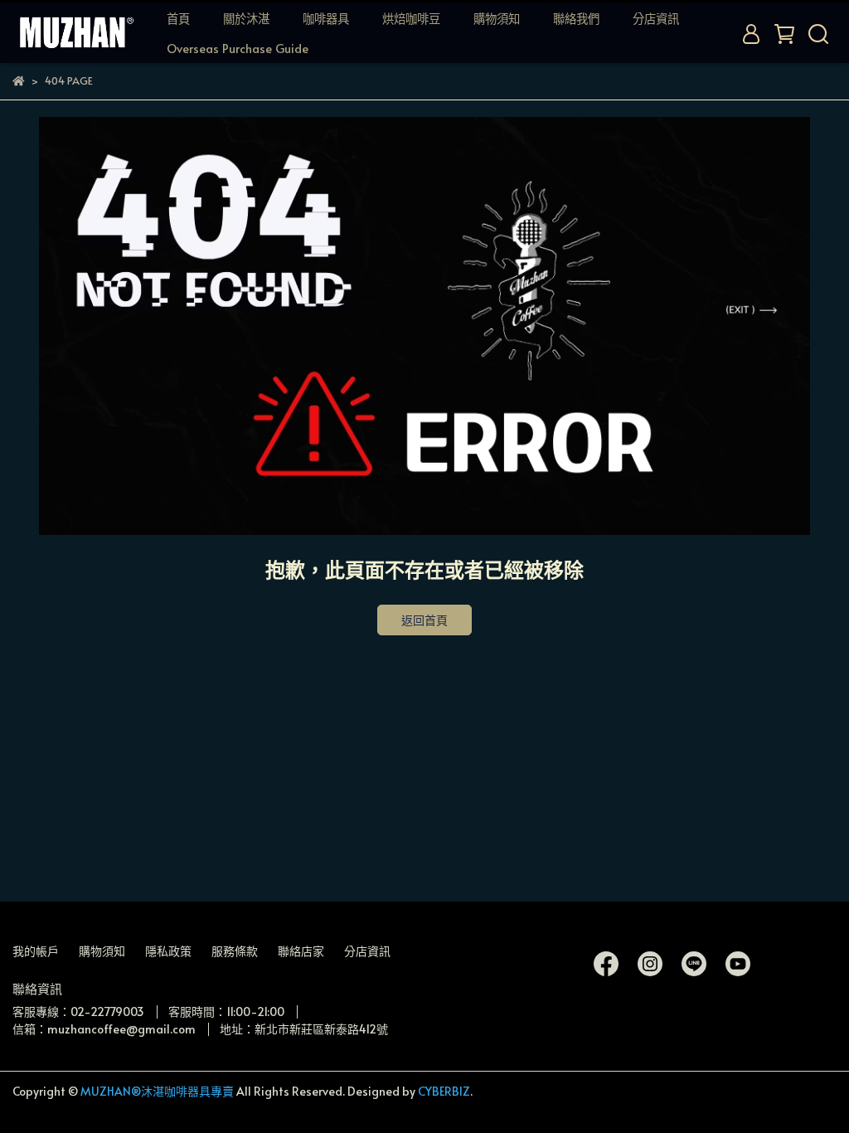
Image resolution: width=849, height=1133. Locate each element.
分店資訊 (656, 18)
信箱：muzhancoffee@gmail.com (104, 1029)
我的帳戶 (35, 951)
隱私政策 (168, 951)
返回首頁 (424, 620)
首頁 (178, 18)
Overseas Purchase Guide (237, 48)
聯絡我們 (576, 18)
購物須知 (496, 18)
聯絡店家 (301, 951)
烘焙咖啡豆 (411, 18)
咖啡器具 (326, 18)
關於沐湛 (246, 18)
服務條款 (234, 951)
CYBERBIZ (444, 1091)
